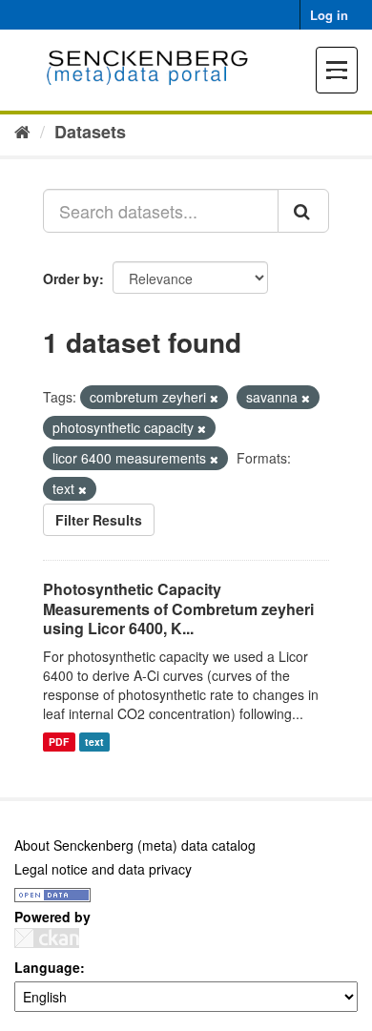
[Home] (22, 130)
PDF (59, 741)
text (94, 741)
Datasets (90, 131)
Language (47, 967)
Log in (329, 15)
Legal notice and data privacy (103, 868)
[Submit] (303, 211)
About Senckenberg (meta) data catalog (135, 845)
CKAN (46, 938)
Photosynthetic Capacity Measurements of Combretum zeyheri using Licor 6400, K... (178, 609)
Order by (71, 278)
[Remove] (214, 397)
